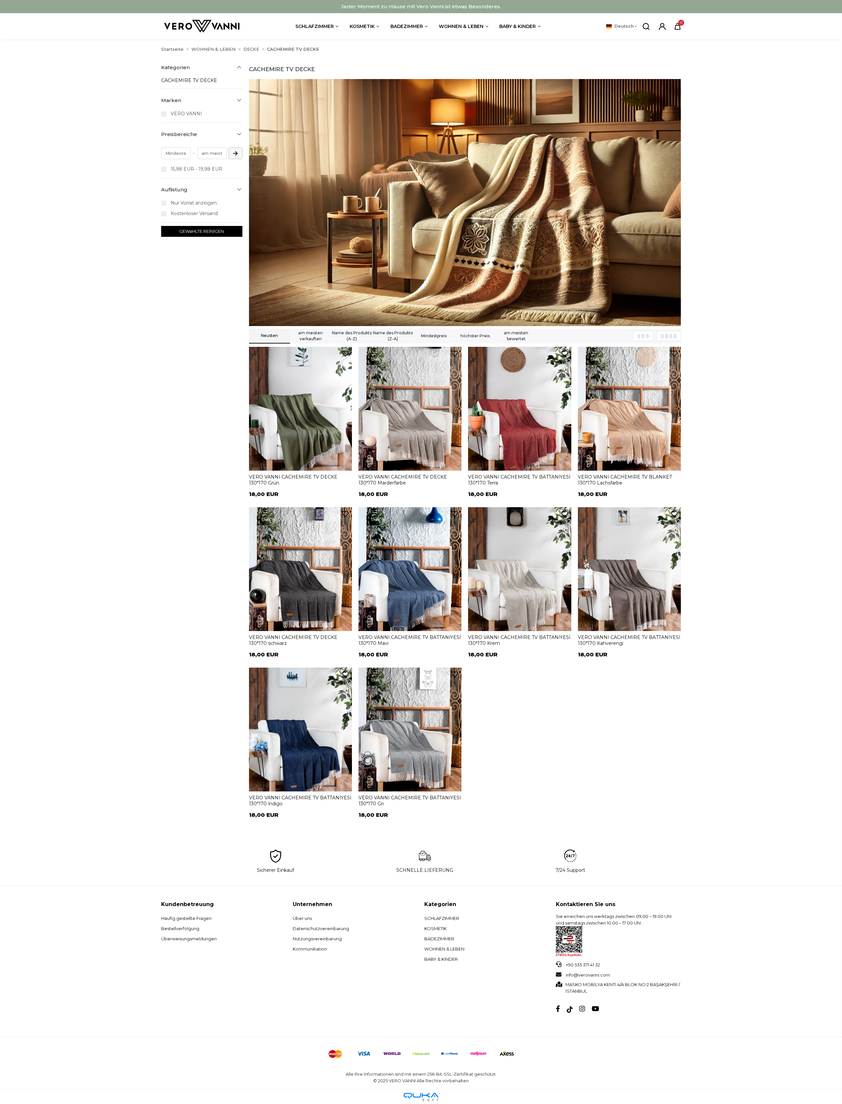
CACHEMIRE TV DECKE (189, 80)
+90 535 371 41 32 (582, 964)
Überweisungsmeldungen (189, 938)
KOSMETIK (435, 928)
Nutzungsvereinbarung (317, 938)
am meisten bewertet (516, 335)
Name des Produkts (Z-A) (393, 335)
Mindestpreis (434, 335)
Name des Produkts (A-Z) (352, 335)
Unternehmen (312, 904)
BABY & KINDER (441, 959)
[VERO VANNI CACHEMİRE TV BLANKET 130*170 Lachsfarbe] (629, 409)
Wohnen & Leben (461, 26)
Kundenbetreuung (187, 904)
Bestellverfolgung (180, 928)
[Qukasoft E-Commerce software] (421, 1097)
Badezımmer (406, 26)
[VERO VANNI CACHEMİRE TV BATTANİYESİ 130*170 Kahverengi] (629, 569)
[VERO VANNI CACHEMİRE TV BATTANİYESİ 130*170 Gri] (410, 729)
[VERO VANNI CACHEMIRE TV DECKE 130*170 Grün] (300, 409)
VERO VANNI (186, 114)
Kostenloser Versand (194, 213)
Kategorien (440, 904)
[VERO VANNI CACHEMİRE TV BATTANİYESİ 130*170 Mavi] (410, 569)
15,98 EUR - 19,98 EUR (196, 169)
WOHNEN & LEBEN (444, 949)
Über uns (302, 918)
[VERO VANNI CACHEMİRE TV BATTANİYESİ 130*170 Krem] (519, 569)
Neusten (269, 335)
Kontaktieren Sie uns (585, 904)
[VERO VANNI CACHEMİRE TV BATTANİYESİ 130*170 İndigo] (300, 729)
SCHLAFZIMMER (441, 918)
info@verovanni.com (588, 975)
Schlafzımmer (314, 26)
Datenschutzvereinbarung (321, 928)
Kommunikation (310, 949)
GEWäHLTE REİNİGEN (201, 231)
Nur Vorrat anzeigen (194, 203)
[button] (677, 26)
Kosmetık (362, 26)
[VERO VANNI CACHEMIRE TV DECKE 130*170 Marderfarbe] (410, 409)
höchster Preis (475, 335)
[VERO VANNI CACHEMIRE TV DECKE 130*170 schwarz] (300, 569)
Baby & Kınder (517, 26)
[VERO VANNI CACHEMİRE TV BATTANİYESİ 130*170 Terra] (519, 409)
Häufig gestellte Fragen (186, 918)
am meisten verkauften (310, 335)
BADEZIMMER (439, 938)
